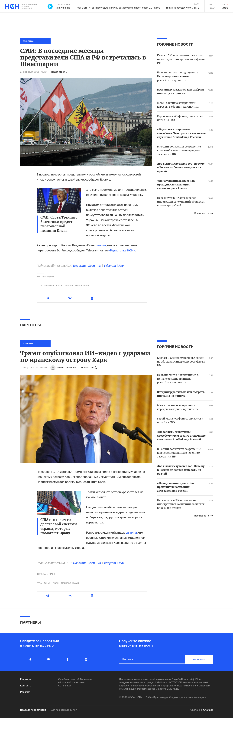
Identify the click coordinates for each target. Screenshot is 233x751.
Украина (49, 285)
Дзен (91, 265)
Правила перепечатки (33, 709)
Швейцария (82, 285)
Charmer (208, 709)
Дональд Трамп (70, 583)
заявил (101, 245)
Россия (69, 285)
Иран (55, 583)
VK (99, 265)
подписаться (199, 659)
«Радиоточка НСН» (121, 250)
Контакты (25, 685)
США (59, 285)
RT (108, 497)
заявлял (131, 533)
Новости (79, 265)
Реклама (25, 692)
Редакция (25, 679)
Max (121, 265)
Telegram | (111, 265)
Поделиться (58, 71)
